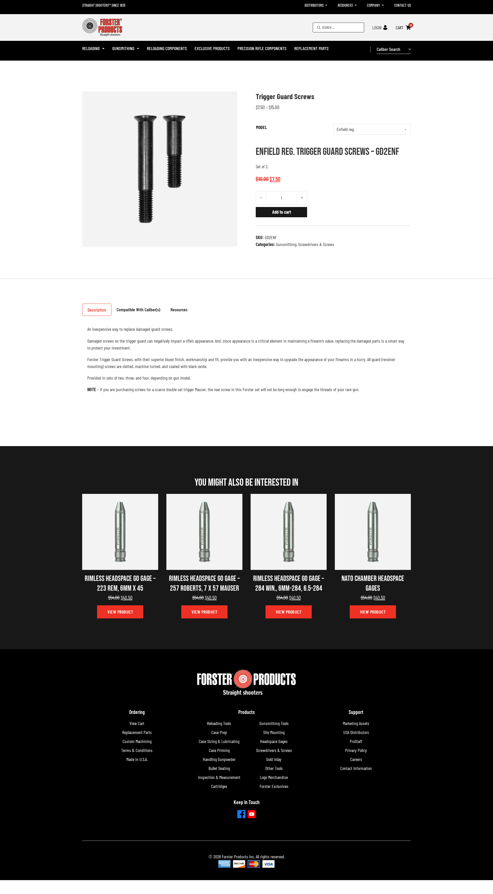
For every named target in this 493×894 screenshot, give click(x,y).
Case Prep (219, 732)
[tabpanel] (246, 362)
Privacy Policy (356, 750)
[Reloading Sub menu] (103, 48)
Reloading (91, 48)
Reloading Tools (219, 723)
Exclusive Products (212, 48)
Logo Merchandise (274, 777)
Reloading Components (167, 48)
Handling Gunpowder (219, 759)
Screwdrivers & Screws (316, 244)
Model (261, 127)
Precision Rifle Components (262, 48)
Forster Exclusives (274, 786)
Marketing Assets (356, 723)
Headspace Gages (274, 741)
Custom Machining (136, 741)
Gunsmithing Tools (274, 723)
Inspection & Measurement (219, 777)
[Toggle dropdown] (326, 5)
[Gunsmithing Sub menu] (138, 48)
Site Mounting (274, 732)
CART (400, 27)
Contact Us (402, 5)
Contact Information (356, 768)
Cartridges (219, 786)
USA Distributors (356, 732)
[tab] (96, 310)
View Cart (136, 723)
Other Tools (274, 768)
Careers (356, 759)
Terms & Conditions (137, 750)
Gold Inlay (273, 759)
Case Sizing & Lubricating (219, 741)
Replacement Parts (311, 48)
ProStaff (356, 741)
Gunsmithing (123, 48)
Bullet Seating (219, 768)
